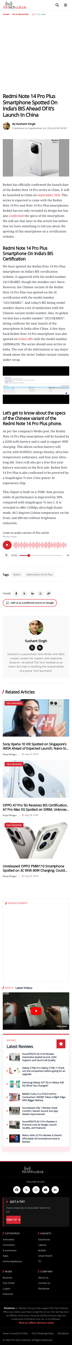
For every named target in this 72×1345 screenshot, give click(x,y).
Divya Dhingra (9, 754)
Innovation (9, 1244)
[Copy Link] (48, 593)
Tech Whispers (20, 14)
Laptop (42, 1244)
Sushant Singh (36, 641)
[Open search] (57, 5)
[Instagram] (36, 1189)
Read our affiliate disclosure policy (36, 1322)
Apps (5, 1255)
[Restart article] (6, 555)
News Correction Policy (15, 1333)
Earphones (44, 1239)
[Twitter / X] (24, 593)
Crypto (6, 1288)
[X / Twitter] (32, 648)
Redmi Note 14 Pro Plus (39, 574)
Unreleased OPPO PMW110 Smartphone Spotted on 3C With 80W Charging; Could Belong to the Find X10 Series (34, 868)
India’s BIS (25, 339)
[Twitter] (26, 1189)
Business (7, 1277)
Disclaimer (43, 1288)
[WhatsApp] (40, 593)
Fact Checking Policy (43, 1333)
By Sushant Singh (23, 124)
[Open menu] (65, 5)
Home (6, 14)
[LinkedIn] (32, 593)
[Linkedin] (55, 1189)
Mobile (42, 1250)
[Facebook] (16, 593)
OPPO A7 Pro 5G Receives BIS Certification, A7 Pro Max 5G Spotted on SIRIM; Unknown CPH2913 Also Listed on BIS (35, 807)
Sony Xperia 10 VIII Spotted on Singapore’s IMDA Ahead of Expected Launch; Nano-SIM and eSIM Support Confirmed (36, 746)
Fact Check (9, 1283)
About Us (43, 1277)
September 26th (48, 195)
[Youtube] (45, 1189)
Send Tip (11, 1219)
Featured (8, 1294)
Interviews (8, 1239)
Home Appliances (12, 1261)
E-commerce (9, 1250)
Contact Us (44, 1283)
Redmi (16, 574)
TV (39, 1261)
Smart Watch (45, 1255)
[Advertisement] (36, 54)
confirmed (16, 216)
